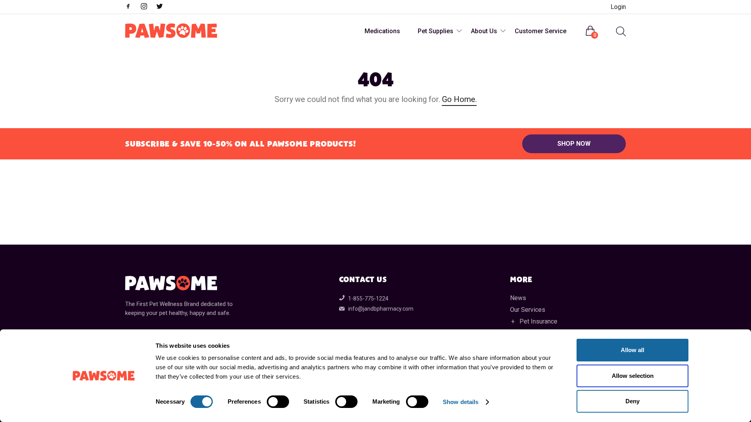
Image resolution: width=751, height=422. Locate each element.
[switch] (278, 401)
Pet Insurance (538, 321)
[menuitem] (620, 31)
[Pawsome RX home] (171, 31)
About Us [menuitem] (484, 31)
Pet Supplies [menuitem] (435, 31)
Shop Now (574, 143)
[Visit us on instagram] (148, 7)
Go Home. (459, 99)
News (518, 298)
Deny (632, 401)
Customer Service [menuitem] (540, 31)
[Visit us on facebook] (132, 7)
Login (618, 7)
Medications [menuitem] (382, 31)
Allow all (632, 350)
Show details (460, 402)
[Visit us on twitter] (163, 7)
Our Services (527, 309)
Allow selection (633, 375)
